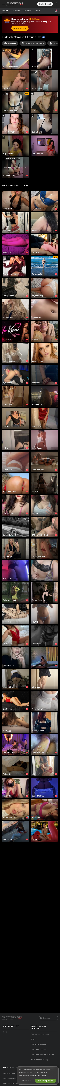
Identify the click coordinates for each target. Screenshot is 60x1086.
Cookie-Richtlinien (38, 1049)
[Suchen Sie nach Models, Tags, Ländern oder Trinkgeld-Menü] (56, 11)
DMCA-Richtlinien (38, 1044)
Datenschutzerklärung (40, 1034)
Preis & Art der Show (35, 43)
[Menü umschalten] (3, 4)
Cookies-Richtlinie (38, 1075)
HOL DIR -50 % (20, 28)
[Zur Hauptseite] (18, 4)
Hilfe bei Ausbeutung (39, 1060)
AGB (33, 1039)
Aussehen (12, 43)
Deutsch (46, 1018)
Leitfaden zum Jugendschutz (43, 1054)
